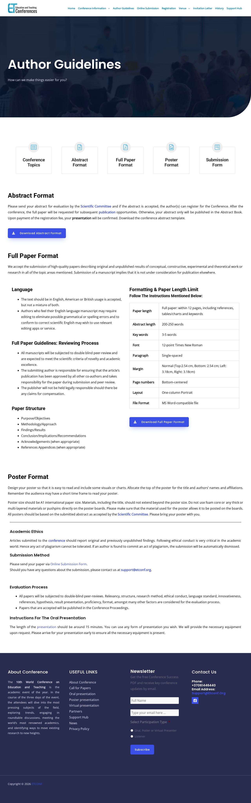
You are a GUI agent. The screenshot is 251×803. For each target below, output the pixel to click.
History (219, 8)
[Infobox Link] (34, 158)
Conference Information (92, 8)
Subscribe (142, 750)
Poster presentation (84, 700)
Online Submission (148, 8)
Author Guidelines (123, 8)
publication (107, 212)
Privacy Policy (79, 729)
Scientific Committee (96, 206)
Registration (169, 8)
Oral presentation (82, 694)
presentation (46, 627)
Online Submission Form (68, 564)
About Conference (82, 682)
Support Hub (234, 8)
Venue (182, 8)
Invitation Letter (202, 8)
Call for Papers (80, 688)
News (73, 723)
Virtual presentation (84, 705)
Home (71, 8)
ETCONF (37, 784)
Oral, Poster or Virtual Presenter (156, 730)
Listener (140, 736)
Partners (75, 711)
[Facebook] (195, 700)
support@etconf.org (136, 570)
